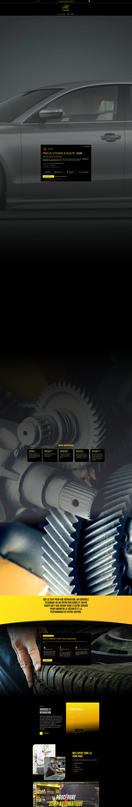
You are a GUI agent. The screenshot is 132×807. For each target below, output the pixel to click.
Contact (72, 14)
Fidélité (68, 14)
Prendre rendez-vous (48, 176)
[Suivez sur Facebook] (36, 1)
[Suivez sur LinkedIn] (39, 1)
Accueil (59, 14)
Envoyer (80, 730)
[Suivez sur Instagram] (37, 1)
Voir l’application (47, 660)
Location (63, 14)
